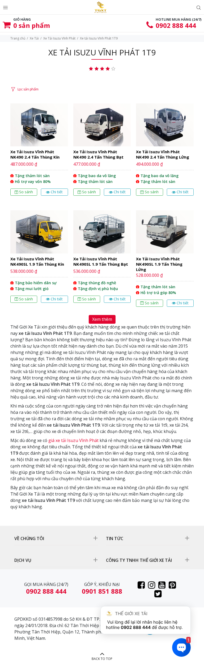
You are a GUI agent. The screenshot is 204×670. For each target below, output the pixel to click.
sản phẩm (31, 25)
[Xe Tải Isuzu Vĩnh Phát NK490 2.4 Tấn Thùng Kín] (39, 151)
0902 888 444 (176, 25)
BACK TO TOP (102, 658)
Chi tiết (57, 191)
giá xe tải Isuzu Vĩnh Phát (73, 440)
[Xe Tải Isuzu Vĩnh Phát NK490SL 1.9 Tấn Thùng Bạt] (102, 260)
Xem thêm (102, 319)
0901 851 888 (102, 591)
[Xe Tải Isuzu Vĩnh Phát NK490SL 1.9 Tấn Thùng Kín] (39, 260)
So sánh (26, 191)
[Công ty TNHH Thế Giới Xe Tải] (101, 7)
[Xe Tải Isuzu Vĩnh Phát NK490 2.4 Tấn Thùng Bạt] (102, 151)
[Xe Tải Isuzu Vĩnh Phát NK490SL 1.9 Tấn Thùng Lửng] (164, 260)
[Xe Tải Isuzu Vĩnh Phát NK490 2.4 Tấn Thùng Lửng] (164, 151)
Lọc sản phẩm (28, 89)
